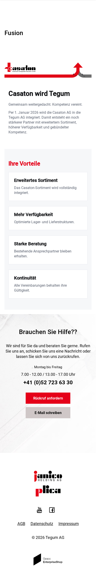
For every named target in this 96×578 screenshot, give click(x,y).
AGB (21, 523)
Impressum (68, 523)
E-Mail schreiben (48, 413)
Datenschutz (42, 523)
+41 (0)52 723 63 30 (48, 382)
